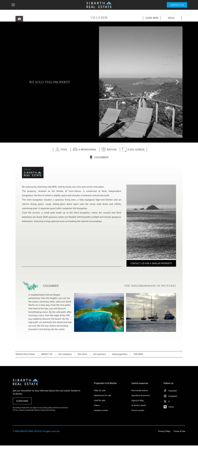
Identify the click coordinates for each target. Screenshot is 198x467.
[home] (99, 5)
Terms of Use (179, 431)
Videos (97, 405)
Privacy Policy (164, 431)
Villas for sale (99, 390)
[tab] (19, 19)
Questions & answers (140, 395)
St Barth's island (138, 405)
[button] (47, 5)
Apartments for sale (102, 395)
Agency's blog (137, 400)
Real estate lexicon (139, 390)
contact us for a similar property (151, 263)
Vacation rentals (101, 410)
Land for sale (99, 400)
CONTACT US (177, 5)
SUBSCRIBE (22, 401)
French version (137, 410)
